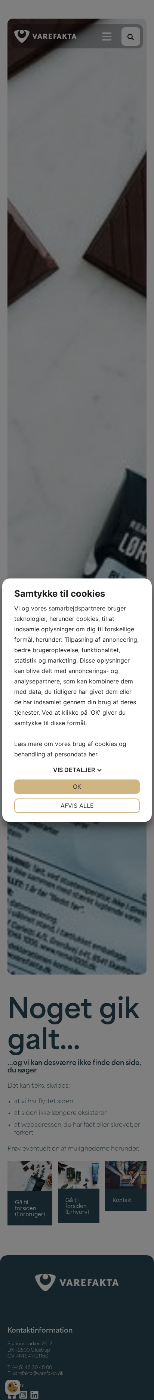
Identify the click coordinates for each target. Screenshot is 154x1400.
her (93, 754)
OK (77, 786)
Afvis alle (77, 805)
